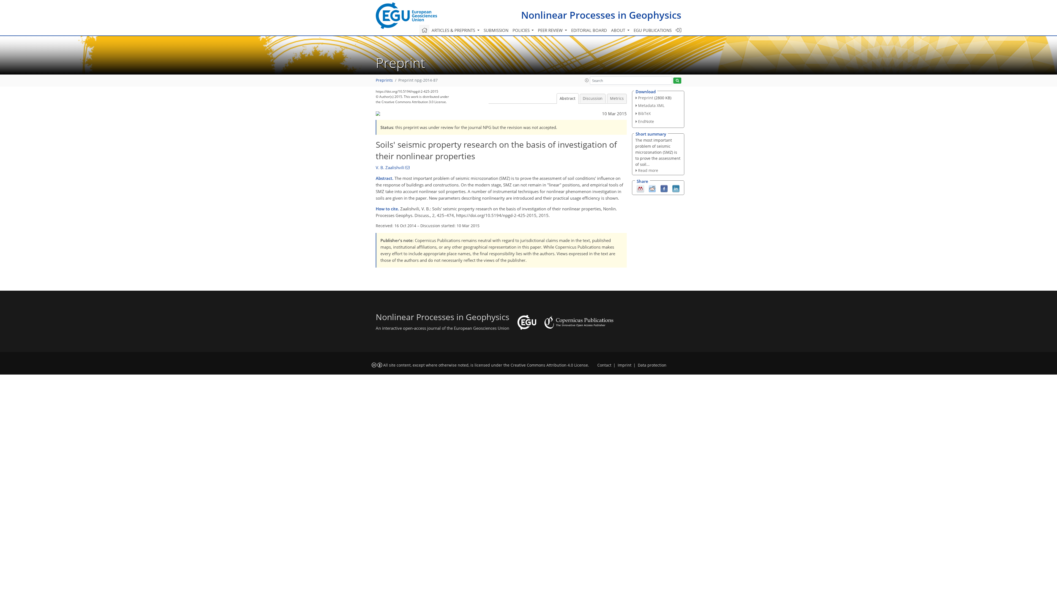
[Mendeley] (640, 188)
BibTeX (644, 113)
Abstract (568, 98)
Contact (604, 365)
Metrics (617, 98)
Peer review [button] (551, 30)
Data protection (652, 365)
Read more (648, 170)
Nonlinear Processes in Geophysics (601, 15)
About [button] (618, 30)
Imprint (624, 365)
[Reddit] (652, 188)
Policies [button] (522, 30)
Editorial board (589, 30)
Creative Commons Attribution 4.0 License (549, 365)
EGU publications (653, 30)
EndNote (646, 121)
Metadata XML (651, 105)
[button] (587, 80)
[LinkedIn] (676, 188)
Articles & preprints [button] (454, 30)
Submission (496, 30)
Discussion (593, 98)
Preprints (384, 80)
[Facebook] (664, 188)
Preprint (645, 97)
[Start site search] (677, 81)
